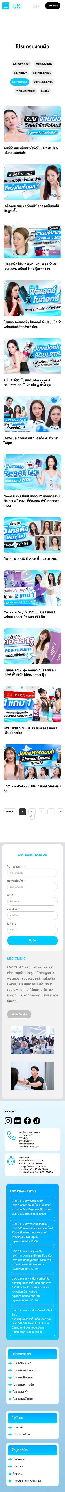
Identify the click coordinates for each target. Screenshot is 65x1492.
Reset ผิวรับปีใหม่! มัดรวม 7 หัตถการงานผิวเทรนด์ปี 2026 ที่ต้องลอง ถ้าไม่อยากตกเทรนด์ (32, 501)
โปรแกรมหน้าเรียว (22, 1398)
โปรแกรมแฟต (20, 73)
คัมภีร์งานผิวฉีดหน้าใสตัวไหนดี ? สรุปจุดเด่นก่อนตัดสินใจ (31, 150)
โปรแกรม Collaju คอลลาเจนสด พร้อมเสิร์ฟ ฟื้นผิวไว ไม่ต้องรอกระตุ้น (30, 672)
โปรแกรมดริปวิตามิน (43, 82)
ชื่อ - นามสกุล (15, 867)
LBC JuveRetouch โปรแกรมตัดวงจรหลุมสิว (32, 788)
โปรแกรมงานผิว (19, 82)
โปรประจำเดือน (21, 1434)
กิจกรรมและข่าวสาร (25, 91)
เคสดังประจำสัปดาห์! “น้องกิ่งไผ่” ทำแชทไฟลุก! (31, 440)
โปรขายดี (17, 1427)
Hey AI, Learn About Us (27, 1480)
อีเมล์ (10, 895)
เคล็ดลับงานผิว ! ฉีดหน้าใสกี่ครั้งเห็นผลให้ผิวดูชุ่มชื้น (31, 208)
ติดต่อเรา (17, 1473)
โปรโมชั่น (45, 91)
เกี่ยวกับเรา (18, 1459)
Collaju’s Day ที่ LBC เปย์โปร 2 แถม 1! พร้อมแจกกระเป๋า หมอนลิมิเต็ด (30, 614)
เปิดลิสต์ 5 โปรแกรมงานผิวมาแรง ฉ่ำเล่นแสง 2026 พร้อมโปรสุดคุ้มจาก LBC (30, 266)
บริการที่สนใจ (15, 881)
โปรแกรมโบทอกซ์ (44, 64)
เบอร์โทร (12, 909)
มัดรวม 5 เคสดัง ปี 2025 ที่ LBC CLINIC (30, 559)
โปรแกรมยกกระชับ (42, 73)
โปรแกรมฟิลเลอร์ (21, 64)
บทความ (17, 1466)
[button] (5, 5)
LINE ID (11, 924)
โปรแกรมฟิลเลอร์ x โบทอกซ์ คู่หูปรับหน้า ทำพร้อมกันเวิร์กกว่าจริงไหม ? (32, 324)
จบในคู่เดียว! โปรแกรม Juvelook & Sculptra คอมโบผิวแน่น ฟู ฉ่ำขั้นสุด (27, 382)
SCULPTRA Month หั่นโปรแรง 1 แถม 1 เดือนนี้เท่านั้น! (30, 730)
